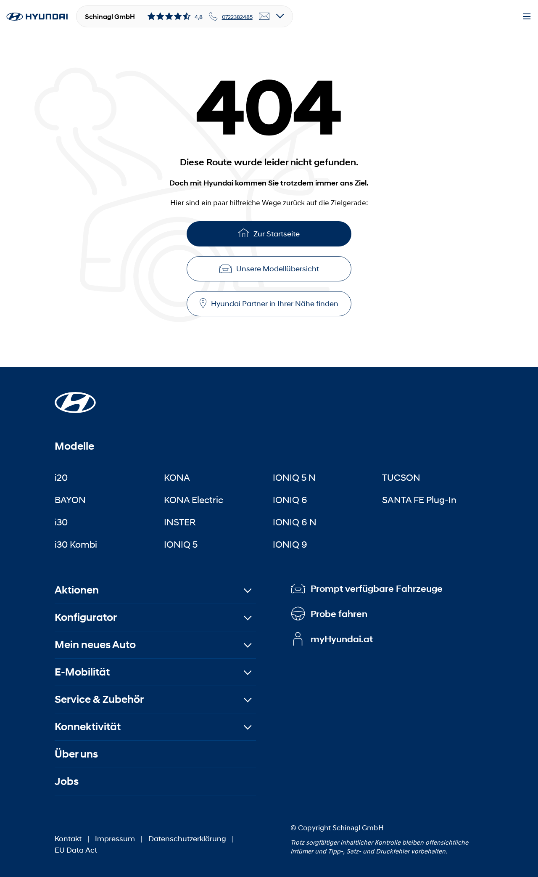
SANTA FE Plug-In (419, 499)
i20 (61, 477)
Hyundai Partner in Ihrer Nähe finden (274, 303)
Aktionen (77, 589)
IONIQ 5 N (294, 477)
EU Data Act (76, 850)
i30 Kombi (76, 544)
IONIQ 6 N (294, 522)
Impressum (115, 838)
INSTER (180, 522)
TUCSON (401, 477)
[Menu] (527, 17)
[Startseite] (75, 397)
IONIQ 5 (181, 544)
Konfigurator (86, 617)
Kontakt (68, 838)
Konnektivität (88, 726)
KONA (177, 477)
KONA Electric (193, 499)
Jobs (67, 781)
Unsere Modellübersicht (277, 268)
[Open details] (280, 16)
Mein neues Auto (95, 644)
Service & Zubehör (99, 699)
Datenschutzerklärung (187, 838)
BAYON (70, 499)
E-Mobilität (82, 671)
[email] (264, 17)
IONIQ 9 (290, 544)
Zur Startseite (276, 233)
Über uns (76, 753)
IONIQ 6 (290, 499)
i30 (61, 522)
